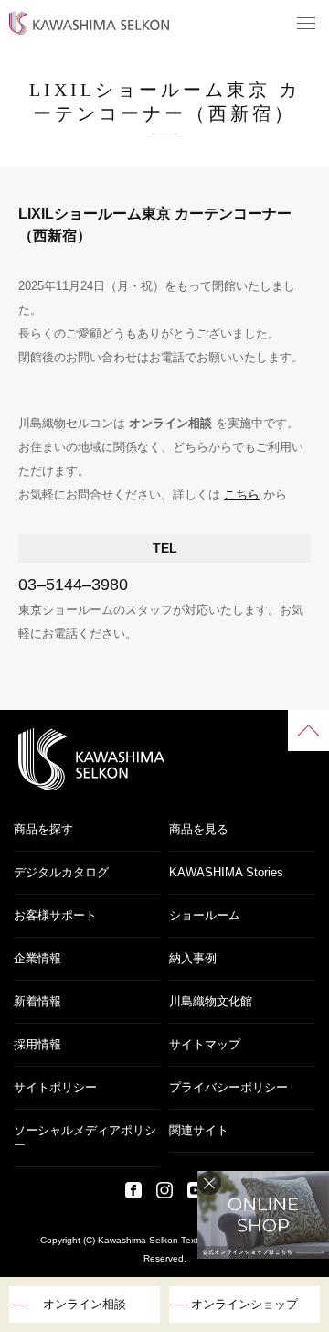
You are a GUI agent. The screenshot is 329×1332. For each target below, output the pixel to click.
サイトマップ (204, 1044)
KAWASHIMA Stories (226, 872)
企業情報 (37, 958)
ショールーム (204, 915)
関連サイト (198, 1130)
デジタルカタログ (61, 872)
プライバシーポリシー (228, 1087)
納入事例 (193, 958)
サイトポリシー (55, 1087)
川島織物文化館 (210, 1001)
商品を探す (43, 829)
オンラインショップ (244, 1304)
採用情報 (37, 1044)
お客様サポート (55, 915)
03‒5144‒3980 (73, 584)
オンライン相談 (84, 1304)
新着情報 (37, 1001)
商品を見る (198, 829)
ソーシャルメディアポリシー (85, 1137)
